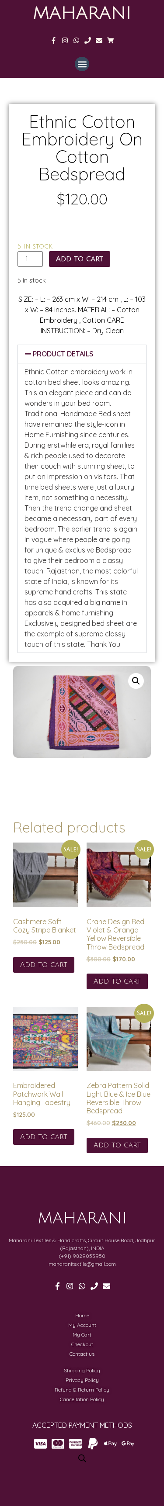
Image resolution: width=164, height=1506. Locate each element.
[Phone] (87, 40)
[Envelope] (99, 40)
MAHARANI (82, 13)
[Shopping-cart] (110, 40)
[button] (82, 64)
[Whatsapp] (76, 40)
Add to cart (79, 259)
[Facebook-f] (53, 40)
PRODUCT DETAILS (63, 353)
